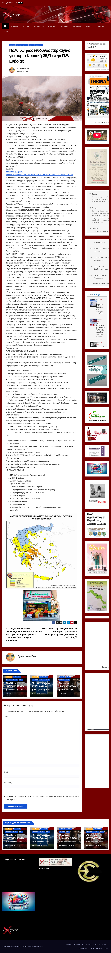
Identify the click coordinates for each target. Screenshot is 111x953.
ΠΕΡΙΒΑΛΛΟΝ (38, 45)
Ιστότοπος (8, 783)
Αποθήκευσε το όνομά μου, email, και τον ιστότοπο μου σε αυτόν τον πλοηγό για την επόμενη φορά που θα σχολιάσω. (41, 798)
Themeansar (39, 946)
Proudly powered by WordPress (12, 946)
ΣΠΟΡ (6, 32)
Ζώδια (97, 231)
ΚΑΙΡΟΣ (31, 45)
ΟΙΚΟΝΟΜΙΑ (39, 26)
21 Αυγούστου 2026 (68, 842)
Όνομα (7, 761)
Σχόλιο (7, 716)
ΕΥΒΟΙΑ (89, 26)
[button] (90, 397)
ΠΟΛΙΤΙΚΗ (52, 26)
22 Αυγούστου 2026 (14, 842)
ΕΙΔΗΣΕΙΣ (14, 26)
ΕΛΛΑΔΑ (26, 26)
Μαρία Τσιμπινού (13, 845)
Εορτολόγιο (105, 667)
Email (6, 772)
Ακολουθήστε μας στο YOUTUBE (96, 45)
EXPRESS (65, 26)
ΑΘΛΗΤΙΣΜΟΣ (16, 676)
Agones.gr (104, 283)
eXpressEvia (24, 68)
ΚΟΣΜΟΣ (100, 26)
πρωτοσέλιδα (100, 122)
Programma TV (91, 729)
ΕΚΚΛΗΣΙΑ (77, 26)
